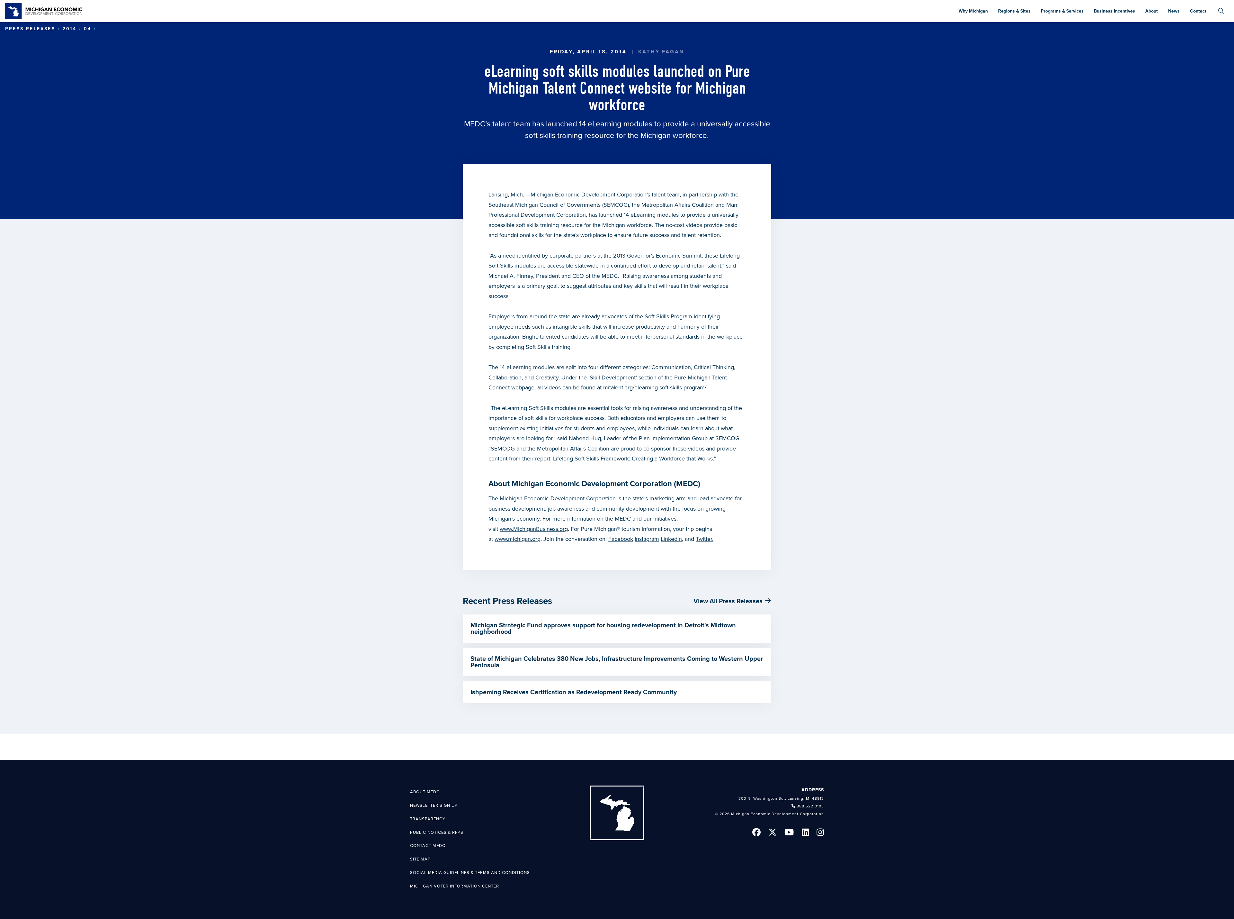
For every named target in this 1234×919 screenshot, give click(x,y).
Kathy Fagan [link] (661, 52)
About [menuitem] (1151, 11)
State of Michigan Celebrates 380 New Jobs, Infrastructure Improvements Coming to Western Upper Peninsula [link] (616, 662)
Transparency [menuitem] (427, 819)
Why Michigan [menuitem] (973, 11)
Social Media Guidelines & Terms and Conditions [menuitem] (470, 872)
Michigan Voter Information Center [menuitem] (454, 886)
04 (87, 29)
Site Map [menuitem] (420, 859)
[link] (43, 11)
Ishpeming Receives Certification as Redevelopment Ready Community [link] (573, 692)
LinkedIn (671, 538)
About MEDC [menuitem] (425, 792)
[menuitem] (1221, 11)
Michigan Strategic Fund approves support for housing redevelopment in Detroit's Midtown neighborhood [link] (603, 629)
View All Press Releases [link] (728, 601)
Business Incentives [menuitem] (1114, 11)
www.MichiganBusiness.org (534, 528)
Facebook (620, 538)
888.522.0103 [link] (810, 806)
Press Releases (30, 29)
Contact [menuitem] (1198, 11)
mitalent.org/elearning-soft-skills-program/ (654, 387)
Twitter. (704, 538)
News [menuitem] (1174, 11)
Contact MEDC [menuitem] (427, 845)
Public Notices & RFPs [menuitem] (436, 832)
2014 (69, 29)
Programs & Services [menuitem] (1062, 11)
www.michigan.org (518, 538)
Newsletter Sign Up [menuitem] (434, 805)
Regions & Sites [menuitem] (1014, 11)
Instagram (647, 538)
